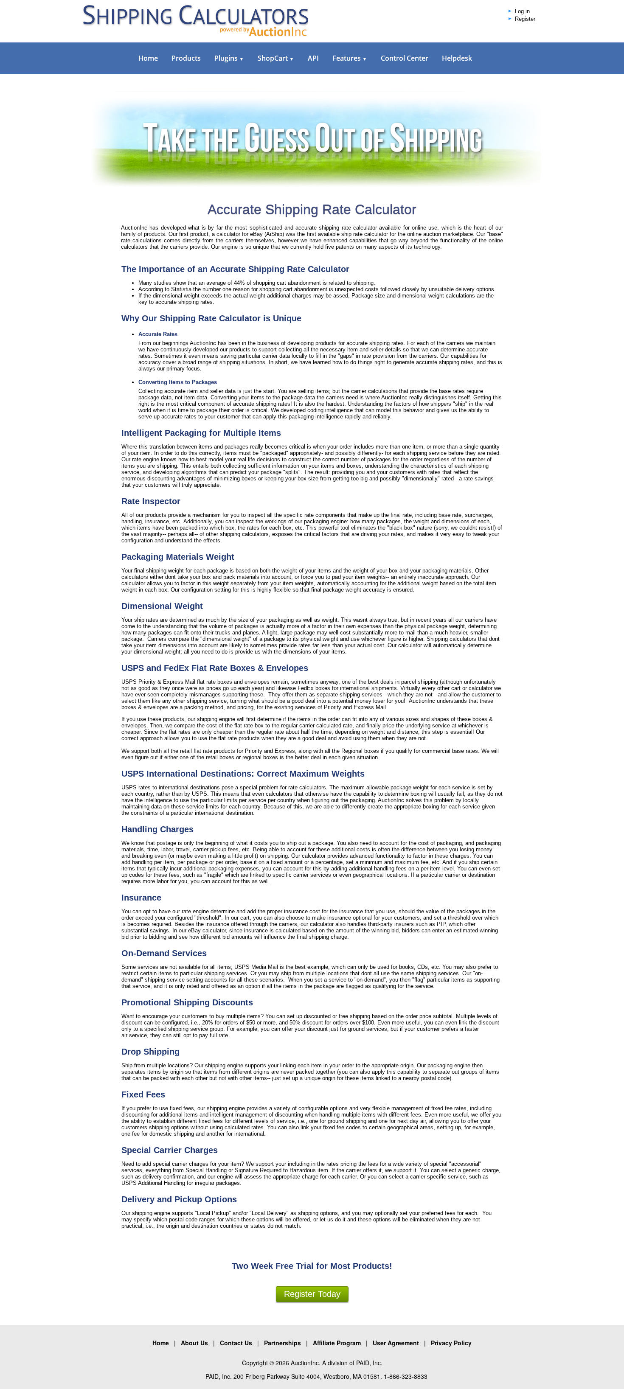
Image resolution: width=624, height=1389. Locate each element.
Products (186, 58)
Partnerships (282, 1342)
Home (148, 58)
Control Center (404, 58)
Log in (522, 11)
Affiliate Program (337, 1342)
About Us (194, 1342)
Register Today (312, 1294)
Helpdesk (457, 58)
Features (349, 58)
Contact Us (236, 1342)
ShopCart (276, 58)
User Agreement (396, 1342)
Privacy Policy (451, 1342)
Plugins (229, 58)
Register (525, 19)
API (313, 58)
